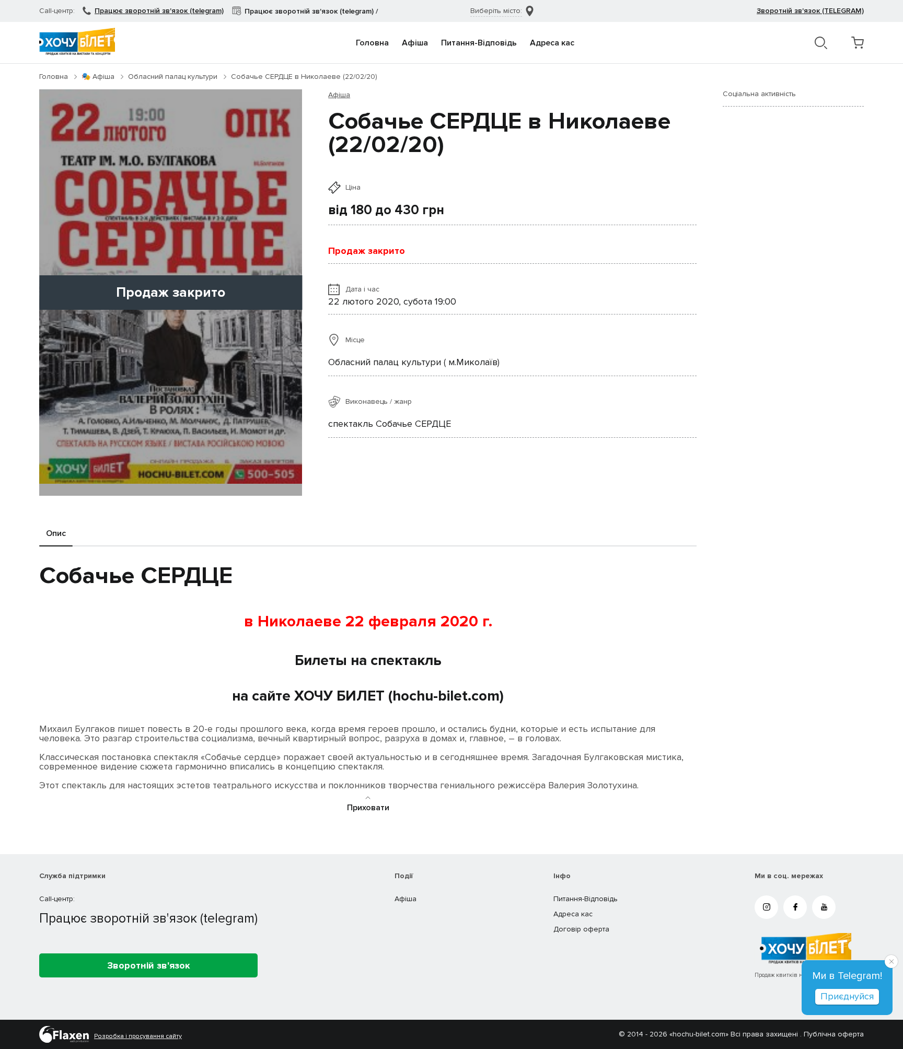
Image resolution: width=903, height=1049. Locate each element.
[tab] (56, 533)
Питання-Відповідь (479, 43)
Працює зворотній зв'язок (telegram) (159, 10)
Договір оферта (581, 929)
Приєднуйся (847, 996)
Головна (372, 43)
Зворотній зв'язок (148, 965)
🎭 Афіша (98, 76)
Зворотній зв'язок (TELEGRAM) (810, 10)
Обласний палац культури (172, 76)
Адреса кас (552, 43)
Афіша (415, 43)
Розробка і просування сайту (138, 1036)
